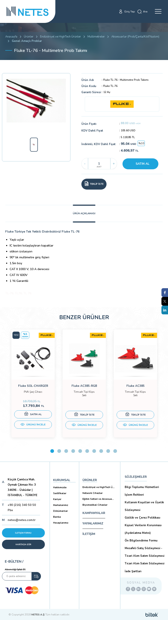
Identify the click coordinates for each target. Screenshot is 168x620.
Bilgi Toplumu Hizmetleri (142, 487)
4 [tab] (73, 451)
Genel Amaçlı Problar (27, 41)
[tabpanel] (33, 383)
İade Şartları (133, 571)
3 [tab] (66, 451)
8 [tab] (101, 451)
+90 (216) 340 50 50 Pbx (22, 507)
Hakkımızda (59, 487)
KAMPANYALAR (93, 513)
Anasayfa (11, 37)
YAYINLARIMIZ (92, 523)
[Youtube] (149, 589)
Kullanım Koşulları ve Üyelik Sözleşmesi (144, 506)
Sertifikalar (59, 493)
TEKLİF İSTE (86, 414)
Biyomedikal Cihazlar (94, 505)
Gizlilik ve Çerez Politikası (142, 518)
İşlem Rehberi (134, 495)
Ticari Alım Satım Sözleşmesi (144, 563)
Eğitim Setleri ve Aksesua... (98, 499)
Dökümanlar (60, 511)
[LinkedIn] (138, 589)
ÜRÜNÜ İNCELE (36, 424)
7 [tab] (94, 451)
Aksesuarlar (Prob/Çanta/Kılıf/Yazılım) (135, 37)
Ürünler (28, 37)
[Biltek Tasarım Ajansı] (151, 614)
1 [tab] (52, 451)
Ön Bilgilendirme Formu (141, 541)
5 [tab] (80, 451)
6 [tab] (87, 451)
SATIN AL (142, 164)
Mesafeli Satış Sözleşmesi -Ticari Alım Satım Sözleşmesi (144, 552)
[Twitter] (133, 589)
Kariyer (57, 499)
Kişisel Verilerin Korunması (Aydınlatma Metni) (143, 529)
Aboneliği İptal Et (15, 569)
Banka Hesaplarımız (60, 519)
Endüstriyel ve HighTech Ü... (98, 487)
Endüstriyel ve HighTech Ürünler (60, 37)
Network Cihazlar (92, 493)
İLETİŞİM (88, 534)
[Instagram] (144, 589)
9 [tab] (108, 451)
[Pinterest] (154, 589)
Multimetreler (96, 37)
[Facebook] (128, 589)
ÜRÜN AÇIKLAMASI (84, 213)
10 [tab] (115, 451)
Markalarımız (60, 505)
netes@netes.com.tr (21, 520)
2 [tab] (59, 451)
